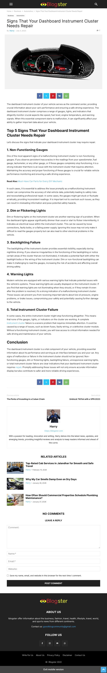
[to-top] (103, 668)
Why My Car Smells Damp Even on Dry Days (51, 479)
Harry (12, 31)
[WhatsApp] (66, 96)
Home (9, 11)
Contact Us (80, 655)
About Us (40, 655)
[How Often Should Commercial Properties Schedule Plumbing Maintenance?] (15, 500)
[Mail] (57, 643)
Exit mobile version (53, 669)
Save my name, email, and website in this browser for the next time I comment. (46, 575)
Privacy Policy (53, 655)
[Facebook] (39, 96)
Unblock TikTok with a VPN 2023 (84, 399)
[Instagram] (50, 643)
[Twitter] (46, 96)
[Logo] (53, 603)
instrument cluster (16, 323)
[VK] (59, 96)
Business (17, 11)
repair (18, 367)
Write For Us (27, 655)
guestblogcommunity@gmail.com (59, 626)
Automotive (28, 11)
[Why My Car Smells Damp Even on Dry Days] (15, 484)
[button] (11, 4)
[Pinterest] (53, 96)
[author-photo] (53, 422)
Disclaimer (67, 655)
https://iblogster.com (53, 431)
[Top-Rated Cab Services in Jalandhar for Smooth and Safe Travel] (15, 468)
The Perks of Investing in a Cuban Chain (26, 399)
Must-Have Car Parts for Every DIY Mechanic (40, 181)
